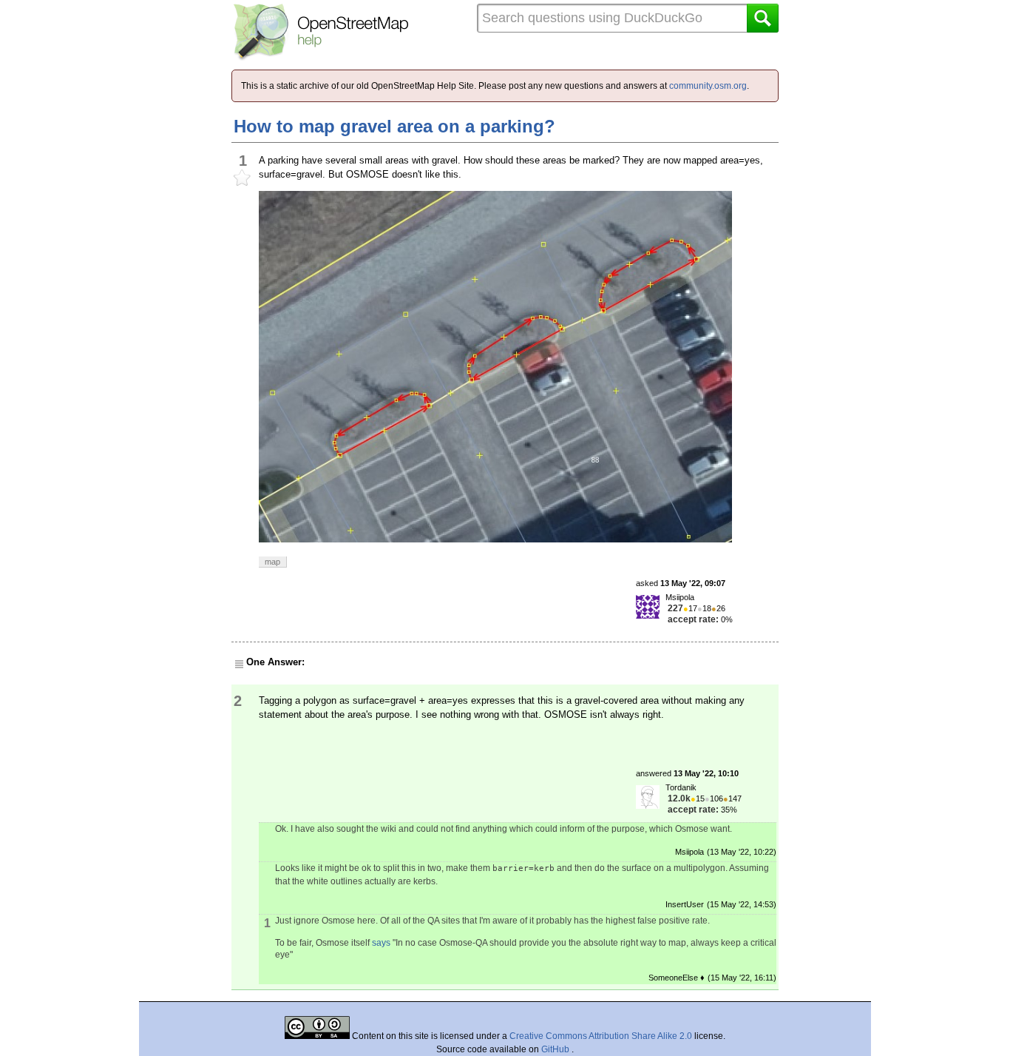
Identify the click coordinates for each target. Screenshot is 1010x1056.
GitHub (556, 1049)
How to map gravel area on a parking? (394, 126)
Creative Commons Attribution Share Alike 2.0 (600, 1036)
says (381, 943)
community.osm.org (708, 86)
